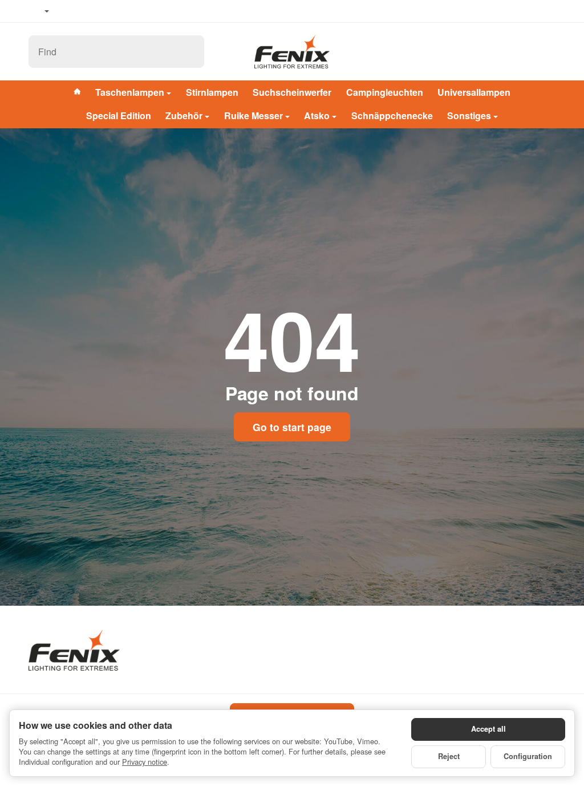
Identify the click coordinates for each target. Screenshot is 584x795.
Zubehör (183, 115)
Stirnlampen (212, 92)
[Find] (189, 51)
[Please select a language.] (39, 11)
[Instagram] (102, 11)
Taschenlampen (129, 92)
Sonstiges (469, 115)
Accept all (488, 729)
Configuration (528, 756)
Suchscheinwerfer (292, 92)
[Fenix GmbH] (292, 51)
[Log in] (517, 51)
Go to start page (292, 427)
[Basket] (544, 51)
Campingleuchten (384, 92)
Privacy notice (144, 761)
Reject (449, 756)
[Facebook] (69, 11)
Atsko (317, 115)
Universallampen (473, 92)
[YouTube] (86, 11)
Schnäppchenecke (392, 115)
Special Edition (118, 115)
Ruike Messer (253, 115)
